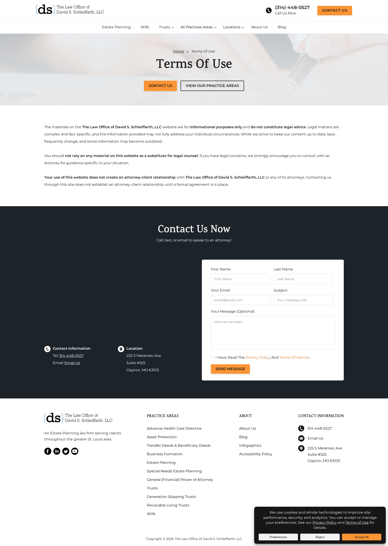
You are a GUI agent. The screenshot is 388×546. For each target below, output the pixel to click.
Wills (145, 27)
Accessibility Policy (255, 454)
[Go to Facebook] (47, 452)
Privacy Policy (258, 357)
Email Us (72, 363)
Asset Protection (162, 437)
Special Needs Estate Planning (174, 471)
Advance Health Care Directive (174, 428)
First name (221, 269)
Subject (281, 290)
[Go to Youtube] (74, 452)
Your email (220, 290)
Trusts (164, 27)
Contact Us (334, 10)
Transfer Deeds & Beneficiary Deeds (179, 445)
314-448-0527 (71, 356)
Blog (282, 27)
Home (178, 51)
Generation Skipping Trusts (171, 497)
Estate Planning (116, 27)
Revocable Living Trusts (168, 505)
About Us (259, 27)
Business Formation (165, 454)
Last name (283, 269)
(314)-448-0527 (292, 7)
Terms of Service (294, 357)
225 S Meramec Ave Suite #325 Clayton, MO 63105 (325, 454)
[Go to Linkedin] (56, 452)
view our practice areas (212, 86)
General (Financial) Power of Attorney (180, 479)
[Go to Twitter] (65, 452)
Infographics (250, 445)
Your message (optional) (232, 311)
